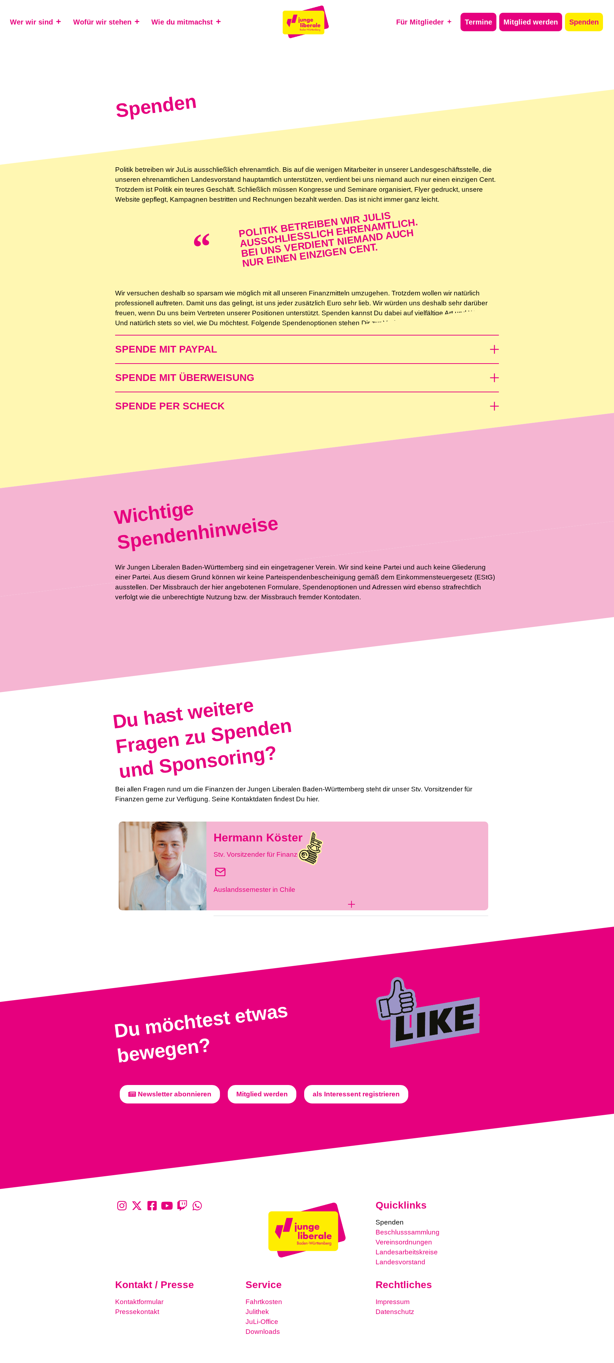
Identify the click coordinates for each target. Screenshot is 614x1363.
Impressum (393, 1301)
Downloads (263, 1331)
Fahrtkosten (264, 1301)
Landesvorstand (400, 1262)
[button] (307, 345)
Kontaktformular (139, 1301)
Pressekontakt (137, 1311)
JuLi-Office (262, 1321)
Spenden (390, 1222)
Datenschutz (395, 1311)
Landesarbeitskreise (407, 1252)
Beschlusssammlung (408, 1232)
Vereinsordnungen (404, 1242)
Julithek (257, 1311)
